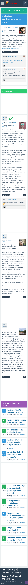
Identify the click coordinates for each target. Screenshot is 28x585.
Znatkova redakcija (20, 151)
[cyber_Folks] (16, 138)
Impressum (12, 151)
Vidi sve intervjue (17, 30)
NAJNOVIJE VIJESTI (17, 148)
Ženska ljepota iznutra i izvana (17, 27)
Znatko (3, 31)
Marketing (6, 573)
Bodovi (5, 576)
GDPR (4, 579)
